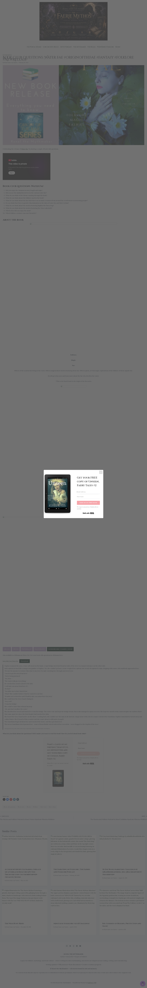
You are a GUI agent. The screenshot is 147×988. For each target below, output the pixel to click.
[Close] (101, 472)
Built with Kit (88, 513)
